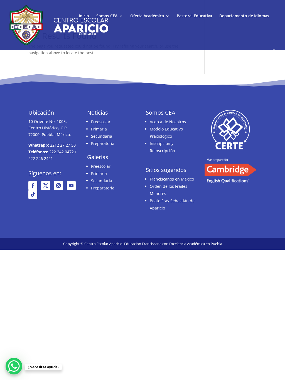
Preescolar (100, 121)
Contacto (87, 34)
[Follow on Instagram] (58, 185)
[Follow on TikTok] (32, 194)
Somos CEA (106, 16)
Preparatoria (102, 143)
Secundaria (101, 136)
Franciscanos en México (172, 179)
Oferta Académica (147, 16)
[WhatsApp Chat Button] (14, 366)
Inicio (84, 16)
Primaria (99, 129)
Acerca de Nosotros (168, 121)
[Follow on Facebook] (32, 185)
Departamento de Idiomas (244, 16)
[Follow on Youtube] (71, 185)
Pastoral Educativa (194, 16)
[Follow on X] (45, 185)
